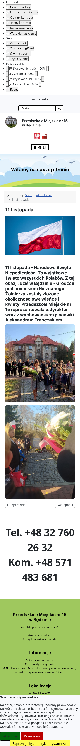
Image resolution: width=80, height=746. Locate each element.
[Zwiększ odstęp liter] (40, 84)
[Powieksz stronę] (47, 68)
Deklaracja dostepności (40, 660)
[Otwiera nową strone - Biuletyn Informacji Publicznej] (43, 136)
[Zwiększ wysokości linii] (42, 79)
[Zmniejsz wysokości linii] (7, 79)
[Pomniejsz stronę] (7, 68)
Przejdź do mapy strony (3, 98)
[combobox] (37, 108)
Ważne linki (39, 99)
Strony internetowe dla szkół (40, 639)
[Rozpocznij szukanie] (59, 108)
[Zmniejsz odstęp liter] (7, 84)
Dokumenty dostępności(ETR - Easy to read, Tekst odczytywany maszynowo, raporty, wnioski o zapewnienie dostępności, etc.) (40, 668)
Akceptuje (10, 736)
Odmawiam (32, 736)
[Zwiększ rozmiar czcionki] (36, 73)
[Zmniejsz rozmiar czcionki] (7, 73)
